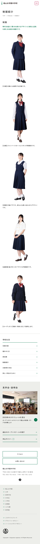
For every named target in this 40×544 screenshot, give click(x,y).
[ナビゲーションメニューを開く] (36, 3)
